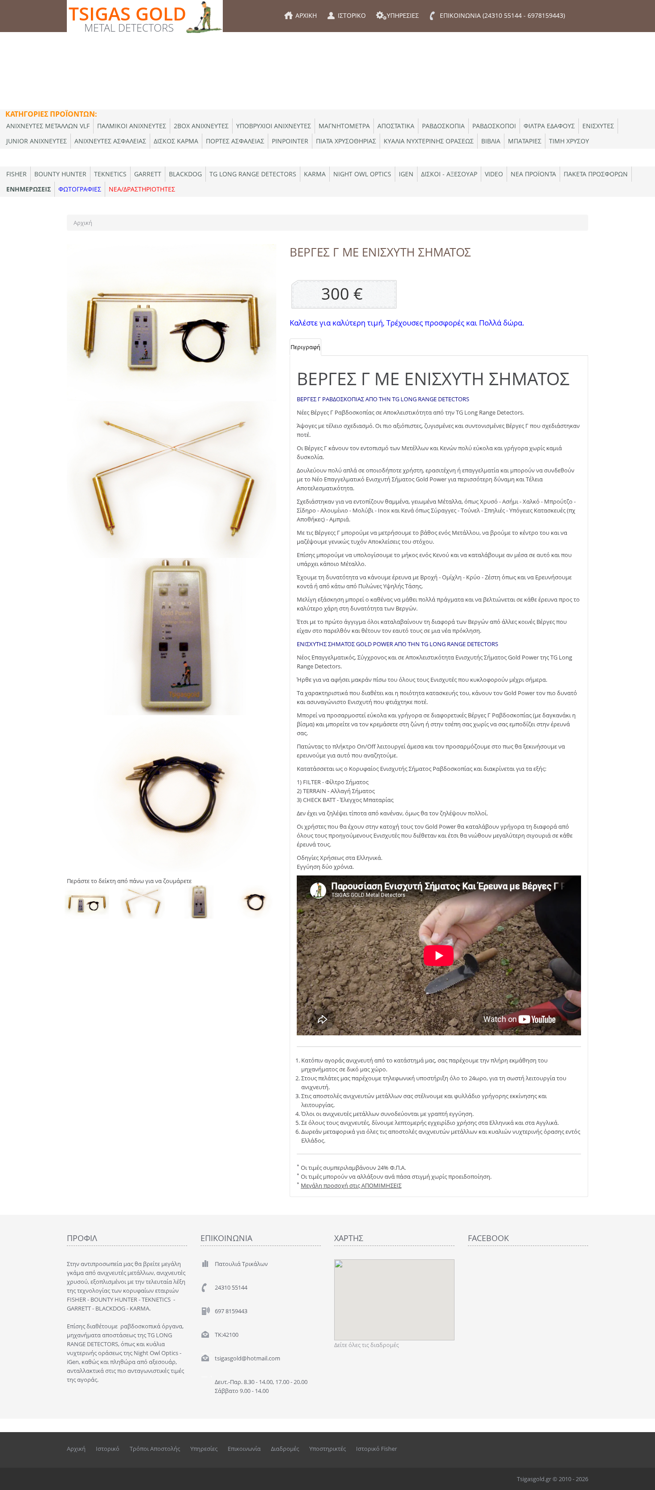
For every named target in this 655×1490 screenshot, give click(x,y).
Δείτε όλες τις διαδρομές (366, 1345)
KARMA (315, 174)
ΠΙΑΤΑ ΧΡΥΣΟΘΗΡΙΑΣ (346, 141)
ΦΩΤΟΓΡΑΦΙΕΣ (79, 189)
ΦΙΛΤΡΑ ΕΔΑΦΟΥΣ (549, 126)
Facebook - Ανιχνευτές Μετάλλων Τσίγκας (563, 1448)
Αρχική (83, 223)
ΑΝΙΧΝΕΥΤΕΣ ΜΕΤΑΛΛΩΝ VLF (48, 126)
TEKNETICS (110, 174)
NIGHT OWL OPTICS (362, 174)
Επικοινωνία (244, 1449)
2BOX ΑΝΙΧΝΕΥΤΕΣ (201, 126)
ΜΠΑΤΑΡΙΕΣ (524, 141)
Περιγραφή (305, 347)
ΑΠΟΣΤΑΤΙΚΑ (395, 126)
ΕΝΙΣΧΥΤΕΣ (598, 126)
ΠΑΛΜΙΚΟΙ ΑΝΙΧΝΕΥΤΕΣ (131, 126)
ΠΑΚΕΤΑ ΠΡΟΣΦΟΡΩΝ (596, 174)
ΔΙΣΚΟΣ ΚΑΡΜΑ (176, 141)
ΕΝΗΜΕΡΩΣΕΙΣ (28, 189)
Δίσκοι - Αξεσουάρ (449, 174)
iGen (406, 174)
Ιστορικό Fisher (376, 1449)
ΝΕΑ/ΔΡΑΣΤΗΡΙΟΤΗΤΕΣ (142, 189)
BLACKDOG (185, 174)
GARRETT (147, 174)
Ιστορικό (107, 1449)
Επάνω (640, 1476)
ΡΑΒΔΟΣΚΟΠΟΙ (494, 126)
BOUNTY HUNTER (60, 174)
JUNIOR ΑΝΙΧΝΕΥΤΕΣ (36, 141)
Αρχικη (306, 15)
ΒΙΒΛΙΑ (490, 141)
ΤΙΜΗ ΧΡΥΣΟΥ (569, 141)
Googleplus (582, 1448)
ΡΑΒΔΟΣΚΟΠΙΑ (443, 126)
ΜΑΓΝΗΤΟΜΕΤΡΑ (344, 126)
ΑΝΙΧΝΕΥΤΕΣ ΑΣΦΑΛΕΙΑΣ (110, 141)
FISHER (16, 174)
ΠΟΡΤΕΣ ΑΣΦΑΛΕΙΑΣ (235, 141)
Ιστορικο (352, 15)
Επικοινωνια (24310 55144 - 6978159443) (502, 15)
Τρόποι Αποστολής (155, 1449)
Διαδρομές (285, 1449)
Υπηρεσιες (403, 15)
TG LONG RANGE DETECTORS (252, 174)
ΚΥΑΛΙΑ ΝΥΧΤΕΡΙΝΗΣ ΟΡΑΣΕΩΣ (429, 141)
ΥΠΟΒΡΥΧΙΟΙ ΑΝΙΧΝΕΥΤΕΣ (273, 126)
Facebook (544, 1448)
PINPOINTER (290, 141)
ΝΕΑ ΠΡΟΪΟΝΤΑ (533, 174)
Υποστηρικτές (327, 1449)
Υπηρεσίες (203, 1449)
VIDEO (494, 174)
